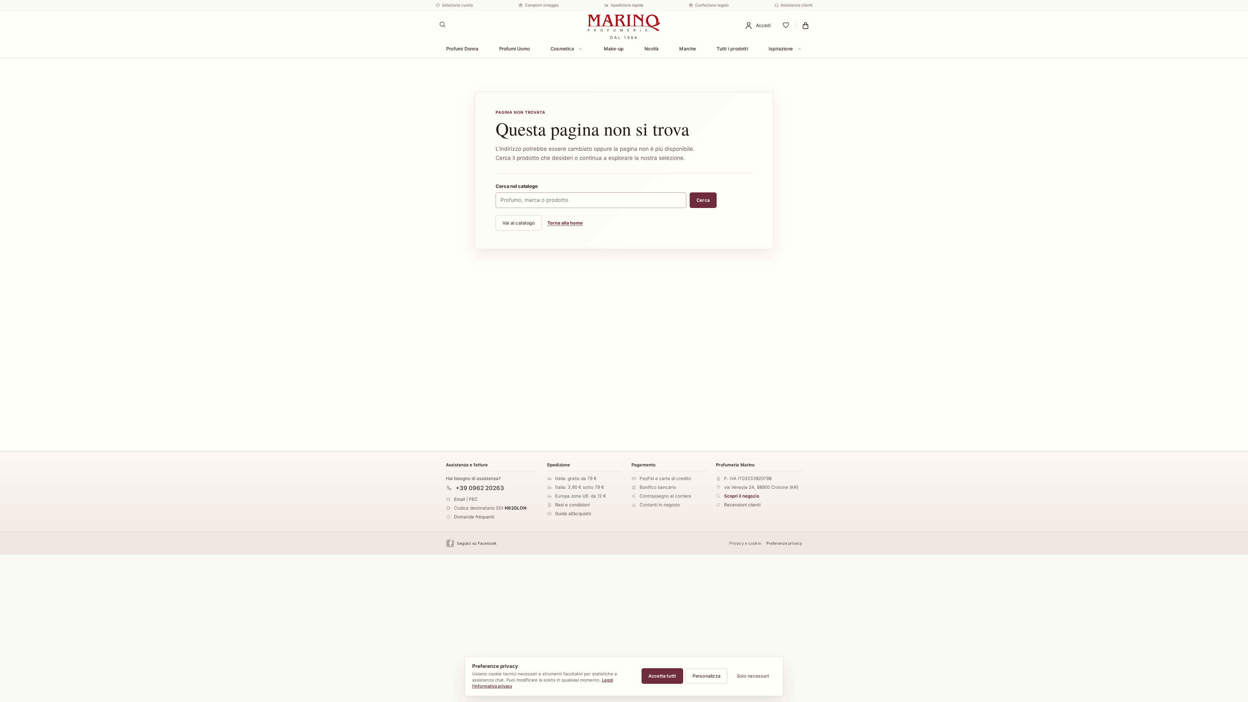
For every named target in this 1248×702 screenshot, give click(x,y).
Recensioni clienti (742, 504)
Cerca (703, 200)
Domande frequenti (474, 516)
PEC (473, 498)
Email (459, 498)
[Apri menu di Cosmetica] (580, 49)
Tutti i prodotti (732, 48)
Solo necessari (753, 676)
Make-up (614, 48)
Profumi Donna (462, 48)
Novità (651, 48)
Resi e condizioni (572, 504)
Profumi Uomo (514, 48)
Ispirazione (781, 48)
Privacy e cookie (745, 543)
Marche (687, 48)
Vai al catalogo (518, 223)
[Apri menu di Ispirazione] (799, 49)
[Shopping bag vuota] (805, 25)
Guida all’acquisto (573, 513)
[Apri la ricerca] (443, 25)
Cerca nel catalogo (517, 186)
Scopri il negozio (741, 496)
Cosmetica (562, 48)
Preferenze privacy (784, 543)
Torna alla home (565, 223)
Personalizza (707, 676)
